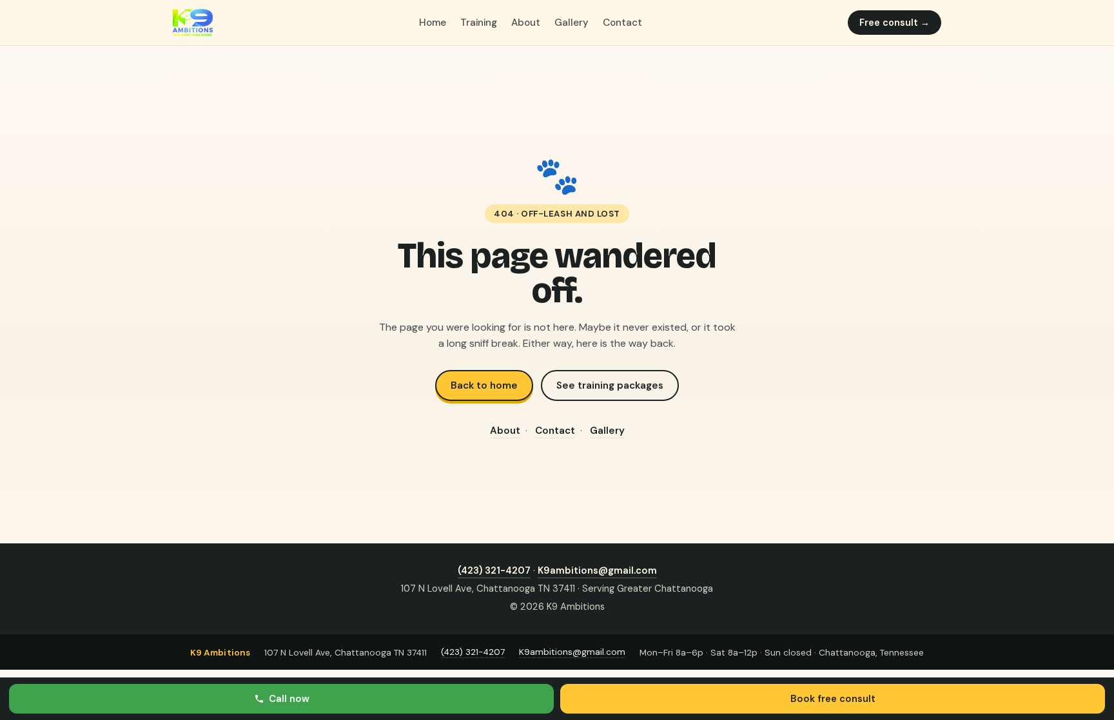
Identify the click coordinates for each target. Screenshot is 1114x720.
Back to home (484, 385)
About (525, 22)
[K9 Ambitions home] (193, 22)
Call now (289, 698)
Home (432, 22)
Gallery (571, 22)
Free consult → (894, 22)
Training (478, 22)
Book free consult (832, 698)
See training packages (609, 385)
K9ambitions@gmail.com (597, 570)
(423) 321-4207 (494, 570)
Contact (622, 22)
